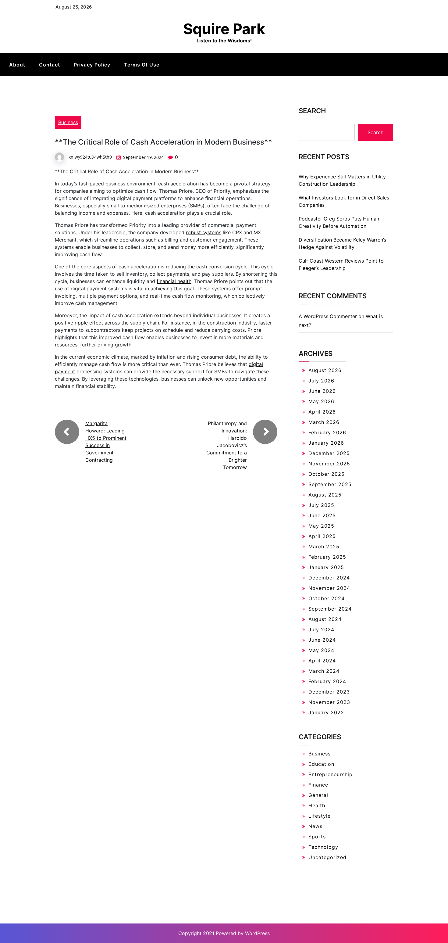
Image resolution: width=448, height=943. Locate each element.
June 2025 (322, 515)
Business (68, 122)
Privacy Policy (92, 65)
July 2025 (321, 505)
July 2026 (321, 381)
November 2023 (329, 702)
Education (321, 764)
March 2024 (324, 671)
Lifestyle (319, 816)
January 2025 (326, 567)
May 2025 (321, 526)
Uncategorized (327, 857)
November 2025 (329, 464)
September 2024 (330, 609)
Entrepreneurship (330, 774)
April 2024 (322, 661)
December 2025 (329, 453)
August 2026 (325, 370)
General (318, 795)
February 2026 (327, 432)
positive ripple (71, 323)
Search (312, 111)
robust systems (203, 232)
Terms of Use (141, 65)
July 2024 (321, 629)
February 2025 (327, 557)
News (315, 826)
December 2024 (329, 578)
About (17, 65)
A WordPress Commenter (328, 316)
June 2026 (322, 391)
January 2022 (326, 712)
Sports (317, 837)
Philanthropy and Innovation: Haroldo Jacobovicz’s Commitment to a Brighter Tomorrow (226, 445)
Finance (318, 785)
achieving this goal (172, 288)
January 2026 (326, 443)
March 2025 (324, 546)
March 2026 (324, 422)
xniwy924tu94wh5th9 (90, 157)
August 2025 (325, 495)
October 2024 (326, 598)
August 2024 (325, 619)
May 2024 (321, 650)
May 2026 (321, 401)
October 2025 (326, 474)
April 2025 (322, 536)
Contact (49, 65)
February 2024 (327, 681)
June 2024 (322, 640)
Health (316, 805)
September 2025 (330, 484)
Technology (323, 847)
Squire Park (224, 29)
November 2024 (329, 588)
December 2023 (329, 692)
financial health (174, 281)
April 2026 (322, 412)
